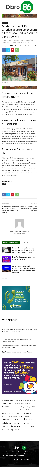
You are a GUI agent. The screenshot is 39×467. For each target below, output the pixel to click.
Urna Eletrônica (6, 430)
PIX (32, 420)
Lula (17, 413)
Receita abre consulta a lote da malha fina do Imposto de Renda (28, 208)
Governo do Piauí (6, 413)
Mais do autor (25, 243)
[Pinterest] (12, 50)
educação (17, 407)
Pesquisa (19, 420)
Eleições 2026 (31, 407)
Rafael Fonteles (28, 423)
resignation (19, 183)
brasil (4, 403)
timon (22, 426)
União (32, 426)
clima (22, 403)
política (12, 423)
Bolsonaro (26, 400)
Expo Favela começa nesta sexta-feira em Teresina (17, 352)
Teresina (15, 426)
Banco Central (18, 400)
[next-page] (6, 277)
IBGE (13, 413)
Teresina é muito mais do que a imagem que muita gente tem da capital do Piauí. (19, 346)
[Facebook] (4, 50)
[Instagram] (14, 459)
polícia (5, 423)
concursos (27, 403)
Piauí (27, 419)
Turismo (28, 426)
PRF (18, 423)
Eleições (23, 407)
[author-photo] (19, 228)
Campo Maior (12, 403)
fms (14, 410)
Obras (20, 416)
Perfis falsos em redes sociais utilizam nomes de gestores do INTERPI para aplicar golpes (23, 250)
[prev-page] (3, 277)
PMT (9, 181)
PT (21, 423)
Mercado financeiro (26, 413)
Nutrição (15, 416)
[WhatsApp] (17, 50)
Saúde (4, 426)
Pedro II (13, 420)
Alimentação (5, 400)
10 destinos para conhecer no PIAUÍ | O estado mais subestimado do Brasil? (17, 341)
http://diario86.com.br (19, 233)
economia (5, 407)
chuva (18, 403)
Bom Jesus (33, 400)
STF (8, 427)
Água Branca (15, 430)
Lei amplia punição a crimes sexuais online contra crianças (19, 336)
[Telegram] (18, 459)
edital (12, 407)
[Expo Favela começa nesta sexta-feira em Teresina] (6, 259)
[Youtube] (28, 459)
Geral (17, 410)
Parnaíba (5, 420)
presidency (10, 183)
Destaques (4, 23)
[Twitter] (8, 50)
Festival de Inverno (6, 410)
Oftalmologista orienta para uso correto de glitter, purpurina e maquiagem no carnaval (10, 209)
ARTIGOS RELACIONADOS (11, 243)
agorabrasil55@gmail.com (11, 46)
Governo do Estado (26, 410)
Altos (11, 400)
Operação (26, 416)
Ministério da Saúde (7, 416)
